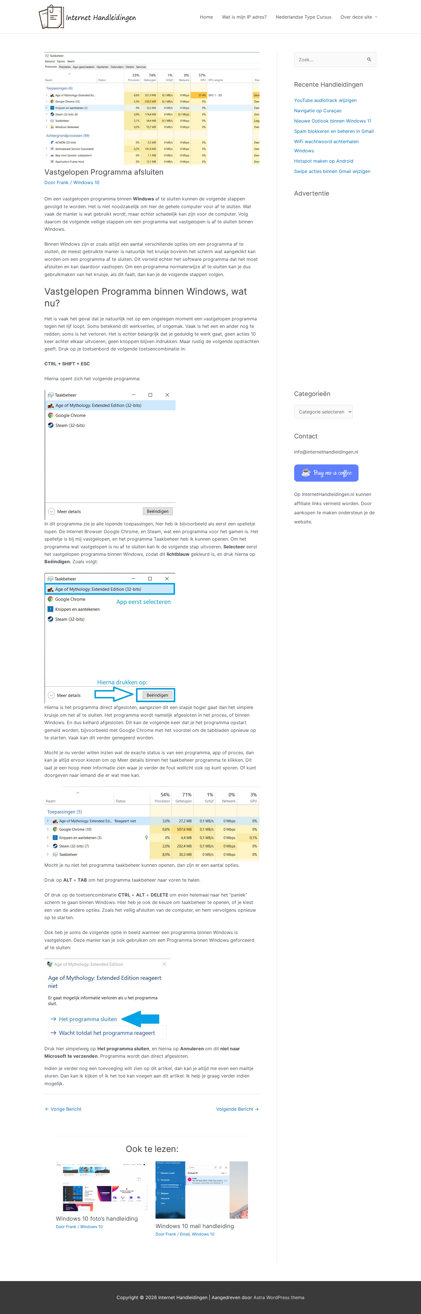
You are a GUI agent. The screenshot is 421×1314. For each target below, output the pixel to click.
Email (185, 1234)
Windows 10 (86, 182)
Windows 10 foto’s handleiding (97, 1218)
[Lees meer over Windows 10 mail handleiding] (202, 1190)
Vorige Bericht (63, 1109)
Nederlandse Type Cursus (303, 17)
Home (206, 17)
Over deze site (356, 17)
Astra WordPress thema (278, 1297)
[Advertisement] (335, 290)
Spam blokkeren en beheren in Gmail (334, 131)
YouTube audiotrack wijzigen (325, 100)
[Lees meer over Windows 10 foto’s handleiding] (102, 1186)
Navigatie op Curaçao (318, 110)
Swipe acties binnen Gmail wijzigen (332, 171)
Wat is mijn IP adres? (244, 17)
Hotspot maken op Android (323, 161)
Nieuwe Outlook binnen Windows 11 (332, 121)
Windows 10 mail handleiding (195, 1226)
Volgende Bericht (237, 1109)
